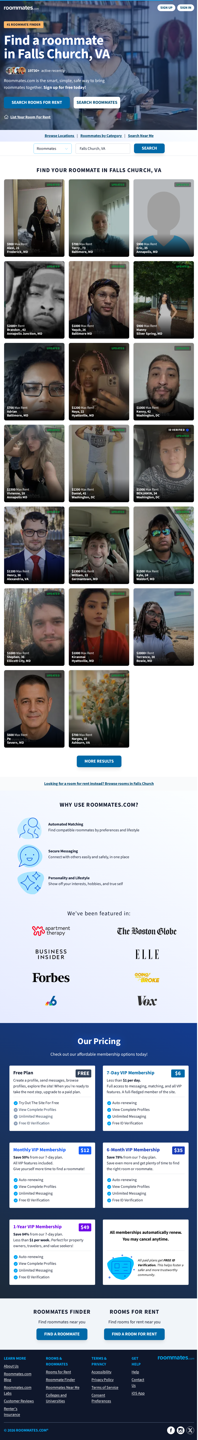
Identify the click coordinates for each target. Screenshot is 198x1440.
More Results (99, 761)
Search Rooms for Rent (37, 102)
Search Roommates (97, 102)
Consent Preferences (101, 1398)
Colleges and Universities (56, 1398)
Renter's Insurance (12, 1411)
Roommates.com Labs (17, 1390)
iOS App (138, 1393)
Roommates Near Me (62, 1387)
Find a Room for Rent (134, 1334)
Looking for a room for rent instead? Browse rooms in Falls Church (99, 783)
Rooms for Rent (58, 1372)
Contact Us (138, 1382)
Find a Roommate (62, 1334)
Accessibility (101, 1372)
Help (135, 1372)
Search (149, 148)
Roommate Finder (60, 1379)
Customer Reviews (19, 1401)
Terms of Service (105, 1387)
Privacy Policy (102, 1379)
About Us (11, 1366)
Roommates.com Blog (17, 1376)
